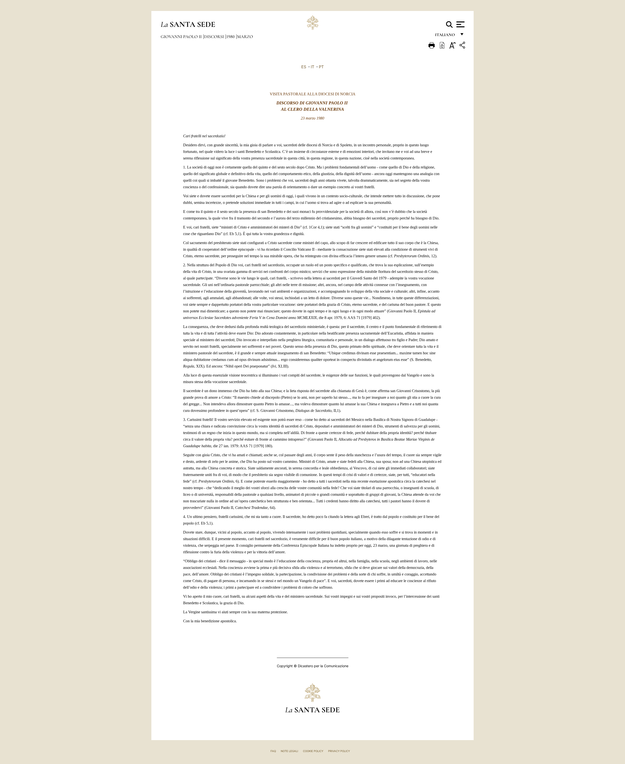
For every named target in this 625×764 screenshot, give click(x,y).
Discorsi (214, 36)
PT (321, 66)
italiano (446, 36)
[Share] (462, 46)
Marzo (245, 36)
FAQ (273, 751)
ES (303, 66)
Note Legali (289, 751)
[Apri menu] (460, 24)
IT (312, 66)
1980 (231, 36)
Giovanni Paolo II (182, 36)
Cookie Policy (313, 751)
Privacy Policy (339, 751)
